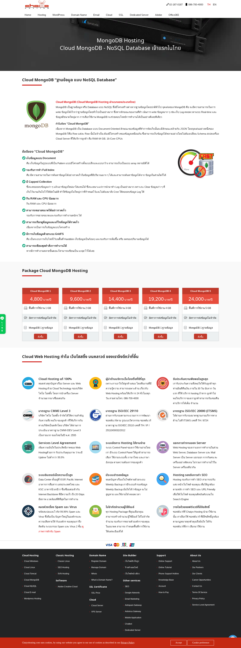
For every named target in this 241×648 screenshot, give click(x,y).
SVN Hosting (63, 573)
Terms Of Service (199, 592)
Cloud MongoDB (31, 580)
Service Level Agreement (203, 605)
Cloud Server (97, 605)
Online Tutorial (165, 567)
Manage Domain (98, 567)
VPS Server (96, 612)
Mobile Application (133, 617)
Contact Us (197, 586)
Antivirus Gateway (133, 611)
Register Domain (98, 561)
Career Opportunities (201, 580)
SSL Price (95, 593)
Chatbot (128, 624)
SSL (121, 14)
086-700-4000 (195, 4)
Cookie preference (200, 642)
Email (96, 14)
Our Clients (197, 573)
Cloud (109, 14)
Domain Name (79, 14)
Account (162, 586)
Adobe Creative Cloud (68, 586)
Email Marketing (132, 599)
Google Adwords (132, 593)
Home (28, 14)
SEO (127, 586)
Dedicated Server (139, 14)
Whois (94, 573)
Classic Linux (64, 561)
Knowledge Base (166, 580)
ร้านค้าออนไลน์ (131, 567)
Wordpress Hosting (32, 598)
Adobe (158, 14)
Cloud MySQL (30, 586)
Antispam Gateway (133, 605)
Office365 (174, 14)
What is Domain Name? (101, 580)
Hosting (42, 14)
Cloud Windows (31, 561)
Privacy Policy (198, 598)
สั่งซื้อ (40, 336)
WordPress (58, 14)
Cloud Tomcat (30, 573)
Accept (178, 642)
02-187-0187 (176, 4)
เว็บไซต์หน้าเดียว (132, 573)
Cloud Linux (29, 567)
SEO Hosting (63, 567)
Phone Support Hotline (169, 573)
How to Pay (164, 592)
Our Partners (197, 567)
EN (214, 4)
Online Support (165, 561)
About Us (196, 561)
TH (209, 4)
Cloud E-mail (30, 592)
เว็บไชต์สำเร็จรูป (132, 561)
